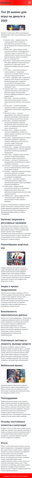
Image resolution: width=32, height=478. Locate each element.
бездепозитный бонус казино (12, 190)
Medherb (5, 2)
